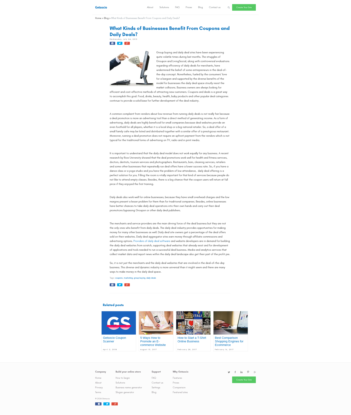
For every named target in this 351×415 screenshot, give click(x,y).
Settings (156, 387)
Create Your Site (244, 7)
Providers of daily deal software (151, 241)
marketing (128, 278)
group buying (139, 278)
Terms (98, 392)
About (150, 7)
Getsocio (101, 7)
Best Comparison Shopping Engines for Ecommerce (229, 341)
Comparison (179, 387)
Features (177, 377)
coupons (119, 278)
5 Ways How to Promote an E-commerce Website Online (153, 343)
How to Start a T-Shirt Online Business (192, 339)
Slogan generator (125, 392)
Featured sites (180, 392)
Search (229, 7)
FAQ (177, 7)
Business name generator (129, 387)
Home (98, 377)
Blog (200, 7)
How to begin (123, 377)
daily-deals (151, 278)
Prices (189, 7)
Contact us (214, 7)
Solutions (164, 7)
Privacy (99, 387)
